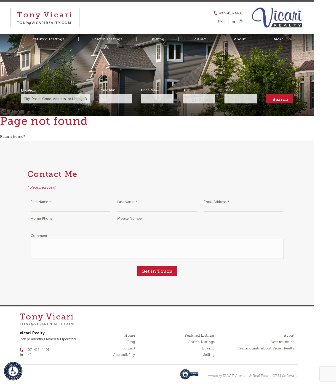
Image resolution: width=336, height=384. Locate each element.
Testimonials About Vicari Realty (266, 348)
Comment (39, 235)
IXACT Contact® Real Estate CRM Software (260, 375)
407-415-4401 (231, 13)
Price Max (149, 90)
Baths (228, 90)
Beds (187, 90)
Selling (199, 39)
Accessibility (124, 355)
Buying (157, 39)
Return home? (12, 136)
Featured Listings (47, 39)
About (240, 39)
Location (28, 90)
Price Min (107, 90)
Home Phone (42, 218)
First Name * (41, 201)
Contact (128, 348)
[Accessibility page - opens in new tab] (189, 376)
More (279, 39)
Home (129, 335)
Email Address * (216, 201)
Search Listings (107, 39)
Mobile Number (130, 218)
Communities (282, 342)
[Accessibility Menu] (13, 371)
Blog (131, 342)
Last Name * (127, 201)
